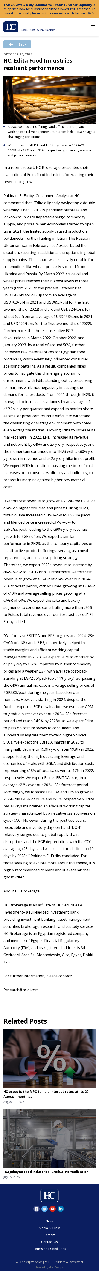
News (49, 1221)
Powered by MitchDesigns (49, 1267)
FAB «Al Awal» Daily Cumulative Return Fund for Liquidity (48, 5)
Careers (49, 1235)
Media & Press (50, 1228)
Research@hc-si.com (20, 989)
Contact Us (49, 1242)
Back (17, 44)
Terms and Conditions (49, 1248)
